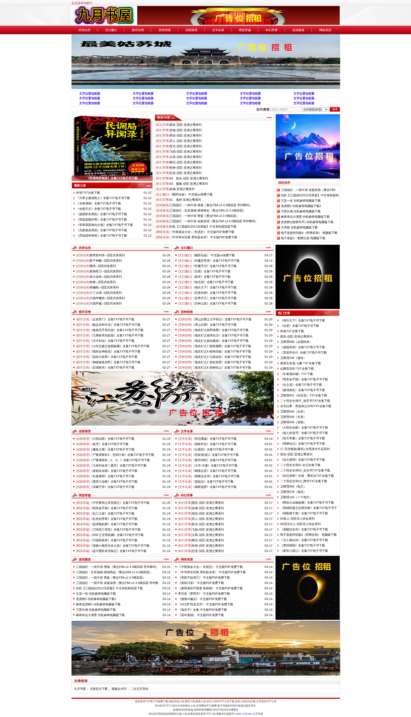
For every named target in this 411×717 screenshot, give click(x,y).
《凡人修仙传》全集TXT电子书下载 (304, 540)
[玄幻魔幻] (163, 194)
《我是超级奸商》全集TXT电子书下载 (101, 219)
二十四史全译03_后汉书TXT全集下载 (305, 470)
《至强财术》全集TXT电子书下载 (112, 367)
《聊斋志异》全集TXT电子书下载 (214, 470)
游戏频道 (298, 30)
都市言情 (138, 30)
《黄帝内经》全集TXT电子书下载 (214, 460)
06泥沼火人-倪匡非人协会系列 (300, 524)
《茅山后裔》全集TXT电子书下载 (214, 324)
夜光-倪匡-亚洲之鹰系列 (186, 146)
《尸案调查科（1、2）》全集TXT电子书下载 (120, 460)
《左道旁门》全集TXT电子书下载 (112, 319)
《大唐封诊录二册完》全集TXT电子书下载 (118, 465)
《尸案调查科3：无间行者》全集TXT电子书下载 (122, 454)
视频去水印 (119, 688)
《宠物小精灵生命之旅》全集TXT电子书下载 (119, 545)
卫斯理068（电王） (293, 486)
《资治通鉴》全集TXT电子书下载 (214, 438)
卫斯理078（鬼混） (293, 492)
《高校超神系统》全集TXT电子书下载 (101, 235)
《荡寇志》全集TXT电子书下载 (213, 481)
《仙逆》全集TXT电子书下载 (299, 325)
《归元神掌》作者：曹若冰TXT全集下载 (307, 475)
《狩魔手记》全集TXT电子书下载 (214, 266)
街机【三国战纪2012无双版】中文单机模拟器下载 (203, 226)
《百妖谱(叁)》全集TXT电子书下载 (215, 454)
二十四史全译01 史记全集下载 (300, 465)
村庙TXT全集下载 (88, 192)
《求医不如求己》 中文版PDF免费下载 (204, 577)
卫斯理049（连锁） (293, 422)
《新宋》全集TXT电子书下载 (211, 276)
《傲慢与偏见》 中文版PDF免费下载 (202, 599)
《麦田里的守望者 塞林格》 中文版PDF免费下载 (210, 588)
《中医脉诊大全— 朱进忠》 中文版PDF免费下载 (202, 232)
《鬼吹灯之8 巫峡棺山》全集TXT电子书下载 (221, 367)
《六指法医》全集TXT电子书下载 (112, 438)
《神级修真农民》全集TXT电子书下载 (115, 362)
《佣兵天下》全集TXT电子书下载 (214, 287)
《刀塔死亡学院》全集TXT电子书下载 (115, 529)
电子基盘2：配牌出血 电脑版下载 (303, 238)
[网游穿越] (83, 502)
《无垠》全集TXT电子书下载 (211, 271)
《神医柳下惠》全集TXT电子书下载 (304, 513)
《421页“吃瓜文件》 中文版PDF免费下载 (205, 604)
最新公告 (80, 185)
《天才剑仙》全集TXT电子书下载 (112, 340)
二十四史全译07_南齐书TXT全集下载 (305, 400)
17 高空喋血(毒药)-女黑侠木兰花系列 (305, 449)
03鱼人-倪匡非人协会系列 (297, 518)
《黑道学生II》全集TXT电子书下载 (303, 352)
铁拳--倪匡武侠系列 (103, 282)
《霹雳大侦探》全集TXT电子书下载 (113, 481)
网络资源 (325, 30)
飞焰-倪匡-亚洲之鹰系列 (186, 151)
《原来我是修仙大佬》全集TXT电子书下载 (104, 224)
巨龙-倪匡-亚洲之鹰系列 (186, 173)
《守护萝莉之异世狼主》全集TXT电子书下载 (119, 502)
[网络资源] (163, 232)
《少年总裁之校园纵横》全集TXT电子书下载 (119, 346)
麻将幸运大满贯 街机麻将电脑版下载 (305, 216)
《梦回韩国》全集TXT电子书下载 (302, 545)
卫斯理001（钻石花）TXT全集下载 (303, 395)
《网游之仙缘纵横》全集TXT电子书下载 (307, 502)
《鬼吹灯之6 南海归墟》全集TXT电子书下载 (221, 351)
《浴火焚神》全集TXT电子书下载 (302, 459)
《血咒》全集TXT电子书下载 (109, 444)
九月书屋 (80, 688)
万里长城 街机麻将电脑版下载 (301, 211)
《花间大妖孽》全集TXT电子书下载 (113, 356)
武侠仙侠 (84, 30)
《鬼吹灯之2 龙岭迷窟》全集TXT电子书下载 (221, 362)
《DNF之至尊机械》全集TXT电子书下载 (117, 535)
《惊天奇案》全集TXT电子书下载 (302, 438)
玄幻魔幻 (111, 30)
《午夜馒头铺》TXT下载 (296, 374)
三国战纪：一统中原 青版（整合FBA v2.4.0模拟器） (204, 216)
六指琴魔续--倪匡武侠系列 (107, 298)
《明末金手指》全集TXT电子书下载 (113, 508)
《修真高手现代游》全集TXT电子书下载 (116, 330)
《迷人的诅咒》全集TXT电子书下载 (304, 433)
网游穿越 (245, 30)
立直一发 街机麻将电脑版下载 (301, 200)
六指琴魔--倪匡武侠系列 (106, 303)
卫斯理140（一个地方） (296, 497)
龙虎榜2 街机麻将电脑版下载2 (301, 206)
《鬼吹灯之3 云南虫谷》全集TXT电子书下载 (221, 356)
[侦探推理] (83, 438)
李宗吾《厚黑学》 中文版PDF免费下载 (204, 593)
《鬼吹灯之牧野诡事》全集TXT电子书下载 (220, 330)
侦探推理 (191, 30)
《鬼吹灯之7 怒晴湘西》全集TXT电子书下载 (221, 346)
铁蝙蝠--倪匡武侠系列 (104, 287)
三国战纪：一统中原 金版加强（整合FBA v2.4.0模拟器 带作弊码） (214, 221)
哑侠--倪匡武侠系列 (103, 266)
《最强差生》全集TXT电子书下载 (302, 390)
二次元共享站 (139, 688)
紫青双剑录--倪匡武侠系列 (107, 255)
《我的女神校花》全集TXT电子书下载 (115, 351)
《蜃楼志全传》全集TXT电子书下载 (216, 476)
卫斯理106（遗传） (293, 358)
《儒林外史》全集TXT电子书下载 (214, 444)
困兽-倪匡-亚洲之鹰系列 (186, 124)
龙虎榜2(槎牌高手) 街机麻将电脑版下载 (307, 222)
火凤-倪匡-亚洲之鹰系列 (186, 157)
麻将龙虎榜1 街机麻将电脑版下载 (98, 604)
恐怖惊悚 (165, 30)
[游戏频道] (163, 205)
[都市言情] (83, 319)
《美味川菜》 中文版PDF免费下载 (201, 583)
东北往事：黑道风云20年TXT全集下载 (305, 406)
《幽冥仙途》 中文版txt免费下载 (191, 194)
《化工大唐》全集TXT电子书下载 (112, 513)
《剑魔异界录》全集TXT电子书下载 (216, 260)
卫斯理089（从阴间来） (296, 342)
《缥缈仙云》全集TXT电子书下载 (302, 443)
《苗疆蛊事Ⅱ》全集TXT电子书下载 (112, 178)
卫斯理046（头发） (293, 411)
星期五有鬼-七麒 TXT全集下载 (300, 363)
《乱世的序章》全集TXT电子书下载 (113, 518)
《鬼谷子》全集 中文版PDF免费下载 (202, 609)
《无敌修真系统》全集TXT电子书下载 (101, 230)
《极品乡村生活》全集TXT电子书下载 (115, 324)
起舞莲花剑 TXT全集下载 (297, 368)
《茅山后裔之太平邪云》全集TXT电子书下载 (222, 319)
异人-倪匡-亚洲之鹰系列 (186, 140)
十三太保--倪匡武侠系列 (106, 292)
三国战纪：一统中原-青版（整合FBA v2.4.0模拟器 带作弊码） (211, 205)
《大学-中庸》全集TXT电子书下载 (215, 465)
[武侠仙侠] (83, 255)
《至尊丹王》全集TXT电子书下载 (214, 298)
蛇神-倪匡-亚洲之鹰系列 (186, 167)
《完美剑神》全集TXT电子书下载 (214, 292)
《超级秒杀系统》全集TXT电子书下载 (101, 214)
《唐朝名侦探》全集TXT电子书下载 (113, 470)
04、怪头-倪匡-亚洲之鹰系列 (189, 178)
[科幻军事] (163, 124)
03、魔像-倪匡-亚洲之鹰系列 (189, 183)
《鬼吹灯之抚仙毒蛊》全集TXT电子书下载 (220, 340)
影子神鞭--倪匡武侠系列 (106, 260)
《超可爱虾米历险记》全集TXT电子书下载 (118, 551)
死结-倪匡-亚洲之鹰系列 (186, 135)
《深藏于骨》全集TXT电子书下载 (112, 487)
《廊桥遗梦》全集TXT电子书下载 (214, 487)
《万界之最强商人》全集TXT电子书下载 (103, 198)
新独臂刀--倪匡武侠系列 (106, 271)
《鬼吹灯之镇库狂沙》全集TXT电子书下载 (220, 335)
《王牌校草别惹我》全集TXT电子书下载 (116, 335)
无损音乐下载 (99, 688)
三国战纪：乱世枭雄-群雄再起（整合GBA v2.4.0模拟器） (208, 210)
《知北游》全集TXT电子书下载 (213, 282)
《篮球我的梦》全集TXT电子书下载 (113, 524)
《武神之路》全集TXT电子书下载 (214, 303)
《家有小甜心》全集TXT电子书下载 (304, 550)
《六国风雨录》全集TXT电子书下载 (113, 540)
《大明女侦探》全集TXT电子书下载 (304, 427)
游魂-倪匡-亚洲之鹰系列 (186, 130)
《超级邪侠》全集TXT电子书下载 (302, 347)
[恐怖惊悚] (185, 319)
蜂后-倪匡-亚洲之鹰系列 (186, 162)
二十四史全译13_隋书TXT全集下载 (303, 481)
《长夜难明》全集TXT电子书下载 (112, 476)
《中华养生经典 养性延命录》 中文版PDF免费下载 (203, 237)
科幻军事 (272, 30)
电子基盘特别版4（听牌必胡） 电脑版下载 (309, 232)
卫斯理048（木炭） (293, 416)
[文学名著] (185, 438)
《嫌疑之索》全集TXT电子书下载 (112, 449)
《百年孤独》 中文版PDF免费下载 (201, 615)
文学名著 (218, 30)
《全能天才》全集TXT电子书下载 (98, 208)
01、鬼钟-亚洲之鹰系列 (185, 199)
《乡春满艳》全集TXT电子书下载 (98, 203)
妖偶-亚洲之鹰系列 (182, 189)
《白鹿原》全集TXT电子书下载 (213, 449)
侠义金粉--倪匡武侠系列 (106, 276)
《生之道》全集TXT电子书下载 (301, 384)
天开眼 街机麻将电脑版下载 (299, 227)
